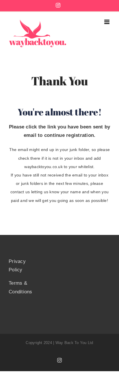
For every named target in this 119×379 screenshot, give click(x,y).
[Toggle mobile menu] (107, 22)
